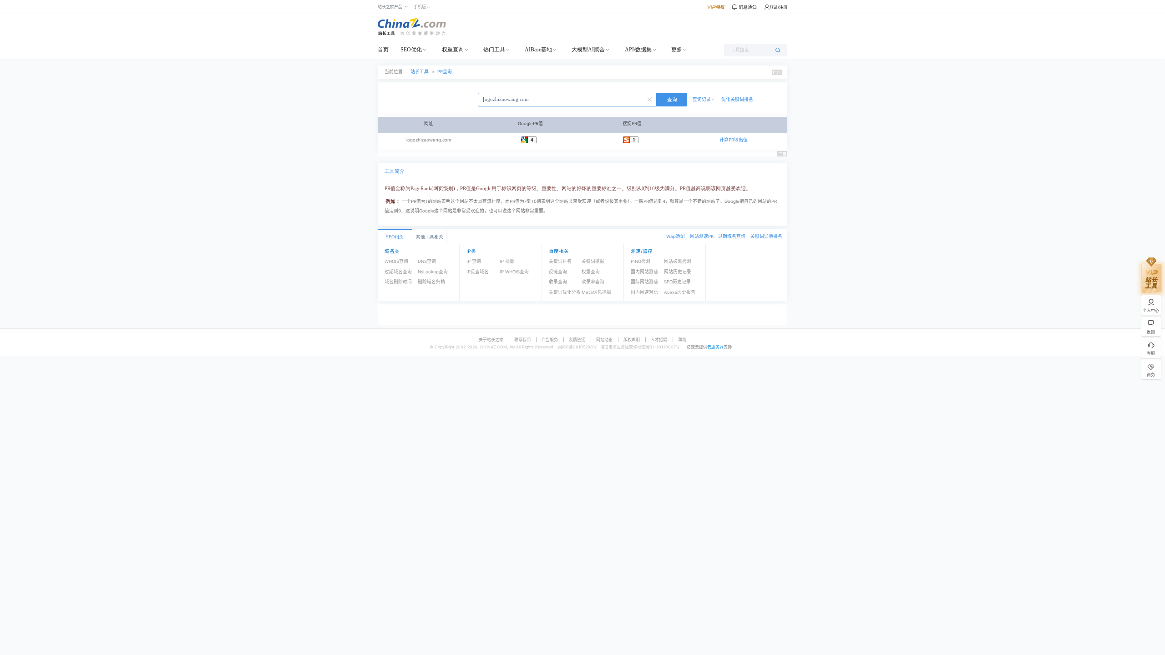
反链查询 (558, 271)
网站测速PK (702, 236)
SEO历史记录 (677, 281)
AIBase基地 (538, 49)
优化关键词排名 (737, 99)
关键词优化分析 (565, 292)
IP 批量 (507, 261)
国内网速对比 (644, 292)
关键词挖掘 (593, 261)
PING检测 (640, 261)
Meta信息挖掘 (596, 292)
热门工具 (494, 49)
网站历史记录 (677, 271)
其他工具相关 (429, 236)
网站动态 (604, 340)
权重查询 (453, 49)
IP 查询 (473, 261)
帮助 (682, 340)
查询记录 (702, 99)
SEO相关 (395, 236)
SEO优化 (411, 49)
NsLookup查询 (433, 271)
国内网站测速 (644, 271)
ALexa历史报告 (679, 292)
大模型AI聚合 (588, 49)
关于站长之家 (491, 340)
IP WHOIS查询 (514, 271)
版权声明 (631, 340)
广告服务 (550, 340)
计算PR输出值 (733, 139)
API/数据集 (638, 49)
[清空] (650, 98)
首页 (383, 49)
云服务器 (715, 346)
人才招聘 (659, 340)
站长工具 (419, 71)
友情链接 (577, 340)
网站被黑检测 (677, 261)
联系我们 (522, 340)
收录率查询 (593, 281)
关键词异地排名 (766, 236)
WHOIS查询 (396, 261)
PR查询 (444, 71)
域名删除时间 (398, 281)
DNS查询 (427, 261)
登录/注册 (778, 7)
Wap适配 (675, 236)
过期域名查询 (731, 236)
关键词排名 (560, 261)
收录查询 (558, 281)
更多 (676, 49)
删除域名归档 (431, 281)
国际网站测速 (644, 281)
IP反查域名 (477, 271)
